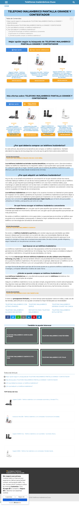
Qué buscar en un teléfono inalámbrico (21, 33)
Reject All (21, 497)
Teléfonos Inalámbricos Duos (40, 2)
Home (6, 6)
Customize (9, 497)
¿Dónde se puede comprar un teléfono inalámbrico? (25, 35)
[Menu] (6, 2)
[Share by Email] (23, 317)
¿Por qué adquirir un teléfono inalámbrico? (21, 29)
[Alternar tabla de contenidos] (70, 18)
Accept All (15, 500)
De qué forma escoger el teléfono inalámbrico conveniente (27, 31)
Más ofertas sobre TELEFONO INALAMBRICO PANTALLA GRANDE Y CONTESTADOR (34, 25)
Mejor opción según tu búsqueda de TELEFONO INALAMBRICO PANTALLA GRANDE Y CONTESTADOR (34, 22)
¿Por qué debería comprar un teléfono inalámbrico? (24, 27)
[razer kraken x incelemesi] (39, 502)
